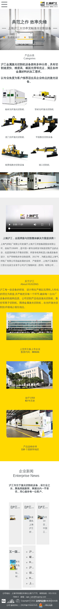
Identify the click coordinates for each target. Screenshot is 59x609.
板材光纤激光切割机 (14, 109)
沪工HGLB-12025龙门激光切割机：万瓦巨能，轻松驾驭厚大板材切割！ (31, 567)
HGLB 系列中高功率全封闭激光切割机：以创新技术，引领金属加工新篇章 (31, 578)
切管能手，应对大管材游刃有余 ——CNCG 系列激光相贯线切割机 (31, 572)
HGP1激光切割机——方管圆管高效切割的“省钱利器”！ (31, 562)
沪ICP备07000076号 (29, 605)
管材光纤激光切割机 (44, 109)
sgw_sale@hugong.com (36, 597)
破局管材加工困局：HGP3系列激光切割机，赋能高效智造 (31, 557)
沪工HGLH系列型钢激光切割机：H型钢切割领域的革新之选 (31, 551)
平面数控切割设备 (44, 137)
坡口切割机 (44, 165)
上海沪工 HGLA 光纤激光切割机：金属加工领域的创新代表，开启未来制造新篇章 (31, 583)
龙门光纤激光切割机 (14, 137)
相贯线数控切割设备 (14, 165)
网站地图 (48, 605)
